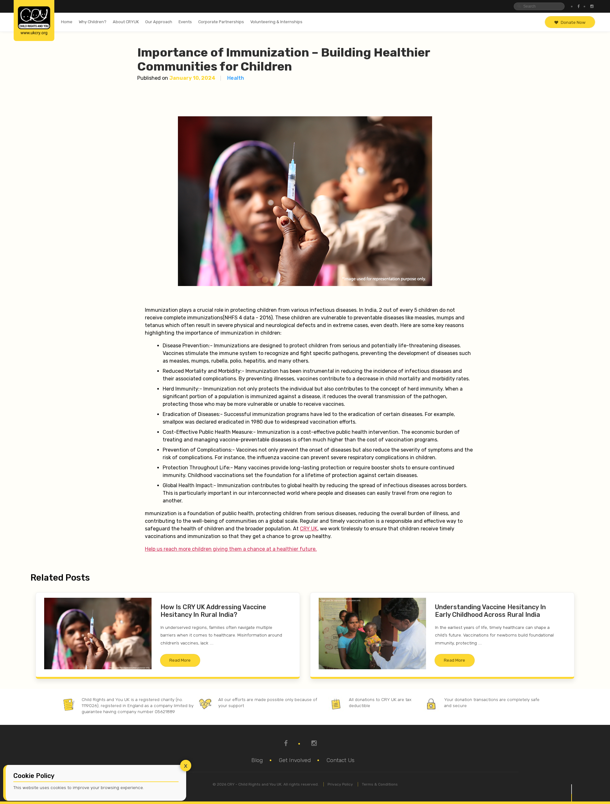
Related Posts (60, 577)
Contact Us (341, 760)
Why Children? (92, 21)
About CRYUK (126, 21)
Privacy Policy (340, 784)
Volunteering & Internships (276, 21)
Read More (180, 660)
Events (185, 21)
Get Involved (295, 760)
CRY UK (308, 529)
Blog (257, 760)
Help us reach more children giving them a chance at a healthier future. (231, 549)
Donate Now (573, 22)
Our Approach (158, 21)
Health (235, 78)
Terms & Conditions (380, 784)
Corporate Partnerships (221, 21)
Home (66, 21)
